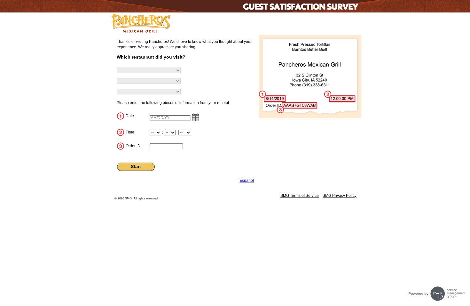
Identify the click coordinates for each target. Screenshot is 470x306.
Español (246, 180)
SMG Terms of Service (299, 195)
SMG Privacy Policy (339, 195)
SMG (128, 198)
